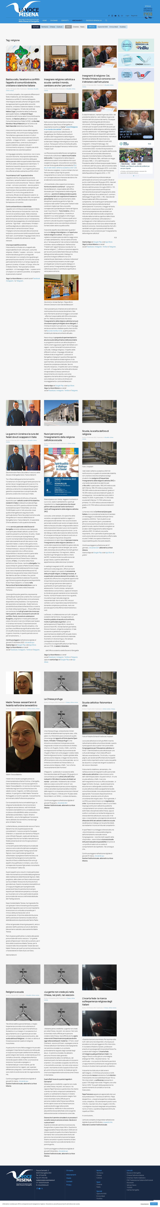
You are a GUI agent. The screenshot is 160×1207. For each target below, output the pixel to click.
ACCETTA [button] (154, 1204)
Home (44, 20)
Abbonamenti (77, 20)
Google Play (97, 552)
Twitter (66, 390)
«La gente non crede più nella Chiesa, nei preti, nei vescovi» (59, 993)
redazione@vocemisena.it (45, 1180)
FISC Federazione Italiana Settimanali (140, 1180)
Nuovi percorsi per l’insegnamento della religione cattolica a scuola (59, 437)
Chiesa (52, 27)
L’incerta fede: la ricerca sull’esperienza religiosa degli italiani (97, 1001)
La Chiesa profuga (53, 698)
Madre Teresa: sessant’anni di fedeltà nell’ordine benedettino (21, 704)
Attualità (36, 89)
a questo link (107, 1122)
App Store (108, 552)
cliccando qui (29, 642)
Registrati (134, 16)
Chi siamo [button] (54, 20)
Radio (82, 27)
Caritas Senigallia (133, 1190)
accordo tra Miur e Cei (54, 331)
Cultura (59, 27)
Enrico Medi (114, 27)
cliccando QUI (94, 548)
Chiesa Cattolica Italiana (135, 1175)
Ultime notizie (10, 90)
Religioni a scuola (15, 991)
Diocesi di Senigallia (94, 20)
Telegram (74, 390)
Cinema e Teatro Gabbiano (136, 1178)
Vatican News (131, 1185)
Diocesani (130, 1182)
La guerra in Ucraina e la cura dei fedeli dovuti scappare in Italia (22, 435)
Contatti (65, 20)
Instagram (59, 390)
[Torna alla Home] (23, 8)
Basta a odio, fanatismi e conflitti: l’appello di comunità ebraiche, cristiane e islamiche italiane (23, 82)
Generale (30, 89)
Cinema (76, 27)
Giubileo (123, 27)
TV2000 (129, 1187)
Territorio (44, 27)
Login (127, 16)
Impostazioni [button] (145, 1204)
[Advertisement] (136, 96)
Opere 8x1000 (103, 27)
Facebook (52, 390)
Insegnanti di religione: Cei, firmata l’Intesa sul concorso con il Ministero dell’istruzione (98, 78)
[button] (106, 20)
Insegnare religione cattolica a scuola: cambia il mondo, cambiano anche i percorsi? (59, 82)
